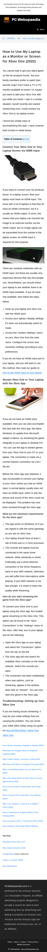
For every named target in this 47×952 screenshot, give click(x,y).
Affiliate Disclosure (23, 945)
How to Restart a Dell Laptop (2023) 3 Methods (20, 826)
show (26, 139)
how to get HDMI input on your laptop (22, 372)
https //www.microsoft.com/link (14, 848)
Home (10, 942)
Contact (23, 942)
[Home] (3, 38)
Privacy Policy (33, 942)
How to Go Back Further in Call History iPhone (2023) (23, 821)
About (16, 942)
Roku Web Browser (10, 866)
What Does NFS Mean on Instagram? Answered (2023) (23, 764)
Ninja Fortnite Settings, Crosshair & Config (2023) (21, 759)
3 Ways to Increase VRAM (13, 860)
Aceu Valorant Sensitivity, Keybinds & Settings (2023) (23, 745)
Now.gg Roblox (8, 854)
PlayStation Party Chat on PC (14, 842)
